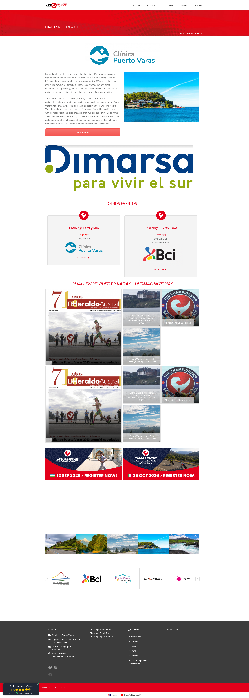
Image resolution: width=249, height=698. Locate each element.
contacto (185, 5)
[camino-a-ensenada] (91, 544)
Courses (134, 641)
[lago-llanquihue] (153, 544)
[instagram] (55, 667)
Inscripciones (82, 132)
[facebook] (50, 667)
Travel (171, 5)
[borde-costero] (60, 544)
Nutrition (134, 656)
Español (199, 5)
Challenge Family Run (84, 228)
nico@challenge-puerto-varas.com (63, 647)
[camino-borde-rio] (122, 544)
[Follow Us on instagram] (50, 675)
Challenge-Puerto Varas (161, 228)
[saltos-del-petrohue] (184, 544)
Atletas (137, 5)
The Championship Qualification (138, 662)
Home (175, 33)
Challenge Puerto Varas (100, 629)
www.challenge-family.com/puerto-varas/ (63, 654)
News (133, 646)
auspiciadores (154, 5)
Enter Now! (136, 636)
